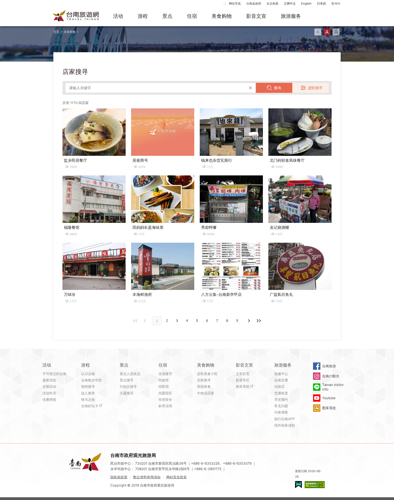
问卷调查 (281, 412)
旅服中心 (281, 374)
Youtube (329, 398)
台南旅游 (329, 366)
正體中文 (290, 3)
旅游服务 (291, 16)
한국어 (335, 3)
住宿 (192, 16)
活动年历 (49, 393)
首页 (56, 32)
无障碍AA (315, 484)
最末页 (258, 320)
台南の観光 (330, 376)
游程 (143, 16)
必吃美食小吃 (207, 374)
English (306, 3)
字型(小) (317, 32)
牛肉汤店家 (205, 393)
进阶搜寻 (315, 88)
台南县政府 (253, 3)
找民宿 (163, 386)
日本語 (321, 3)
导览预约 (281, 399)
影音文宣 (256, 16)
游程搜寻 (88, 386)
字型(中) (327, 32)
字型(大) (336, 32)
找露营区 (165, 393)
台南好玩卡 (89, 406)
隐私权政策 (118, 477)
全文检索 (272, 3)
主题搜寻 (126, 393)
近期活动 (49, 386)
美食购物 (222, 16)
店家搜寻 (204, 380)
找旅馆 (163, 380)
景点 (167, 16)
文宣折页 (242, 374)
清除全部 (250, 88)
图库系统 (242, 386)
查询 (277, 88)
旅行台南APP (284, 419)
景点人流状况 (130, 374)
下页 (145, 320)
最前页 (135, 320)
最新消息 (49, 380)
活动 (118, 16)
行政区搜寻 (128, 386)
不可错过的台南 (54, 374)
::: (224, 3)
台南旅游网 (76, 16)
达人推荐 (88, 393)
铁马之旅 (88, 399)
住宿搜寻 (165, 374)
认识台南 (88, 374)
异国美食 (204, 386)
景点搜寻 (126, 380)
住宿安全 (165, 399)
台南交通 (281, 380)
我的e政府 (298, 484)
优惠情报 (49, 399)
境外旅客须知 (284, 425)
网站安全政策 (176, 477)
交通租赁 (281, 393)
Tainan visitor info (333, 387)
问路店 (279, 386)
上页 (248, 320)
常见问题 (281, 406)
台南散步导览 (91, 380)
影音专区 (242, 380)
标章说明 (165, 406)
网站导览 (235, 3)
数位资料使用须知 (147, 477)
